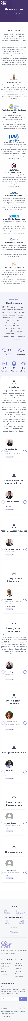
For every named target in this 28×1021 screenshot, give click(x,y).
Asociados (4, 371)
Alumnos (23, 371)
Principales (21, 354)
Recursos (18, 971)
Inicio (7, 13)
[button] (25, 450)
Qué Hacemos (5, 966)
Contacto (4, 974)
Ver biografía (9, 456)
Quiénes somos (6, 963)
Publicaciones (5, 969)
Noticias (3, 971)
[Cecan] (4, 2)
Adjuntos (14, 371)
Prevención (18, 968)
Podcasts (18, 974)
